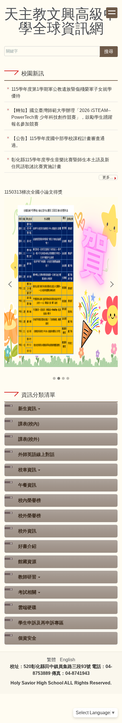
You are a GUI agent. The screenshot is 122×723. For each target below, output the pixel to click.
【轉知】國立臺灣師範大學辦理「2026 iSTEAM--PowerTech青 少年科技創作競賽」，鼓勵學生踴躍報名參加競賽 (61, 117)
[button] (11, 284)
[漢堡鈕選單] (111, 12)
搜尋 (108, 51)
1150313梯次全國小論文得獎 (33, 192)
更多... (107, 177)
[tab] (54, 378)
